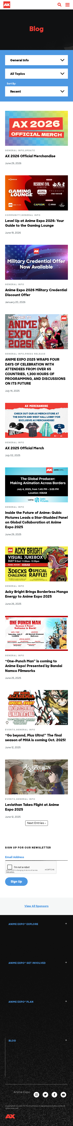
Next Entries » (36, 823)
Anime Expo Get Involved (27, 963)
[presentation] (31, 867)
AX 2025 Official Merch (24, 448)
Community (13, 215)
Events (10, 729)
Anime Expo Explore (23, 924)
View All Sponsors (36, 906)
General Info (14, 150)
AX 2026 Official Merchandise (30, 156)
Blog (12, 1040)
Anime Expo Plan (20, 1001)
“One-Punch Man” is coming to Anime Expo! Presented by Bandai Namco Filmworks (33, 666)
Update (30, 150)
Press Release (35, 354)
